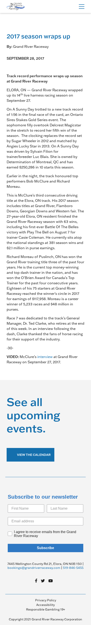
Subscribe (45, 548)
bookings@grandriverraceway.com (34, 568)
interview (45, 357)
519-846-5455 (73, 568)
